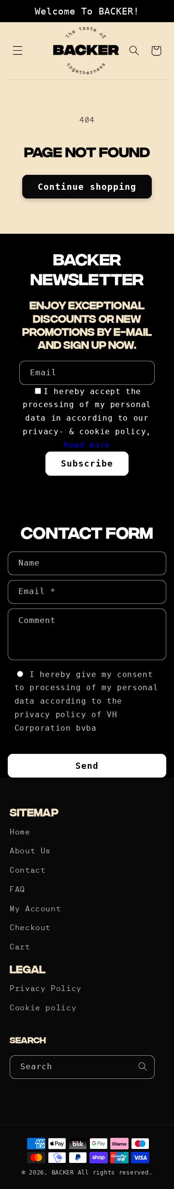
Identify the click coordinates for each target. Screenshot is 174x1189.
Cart (20, 947)
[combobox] (82, 1067)
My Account (35, 909)
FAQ (17, 890)
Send (87, 766)
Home (20, 832)
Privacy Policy (46, 989)
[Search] (143, 1067)
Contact (27, 871)
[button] (18, 51)
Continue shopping (87, 187)
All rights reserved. (115, 1172)
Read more (87, 445)
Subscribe (87, 463)
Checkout (30, 928)
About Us (30, 851)
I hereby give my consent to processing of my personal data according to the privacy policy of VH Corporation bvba (86, 701)
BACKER (63, 1172)
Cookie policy (43, 1008)
